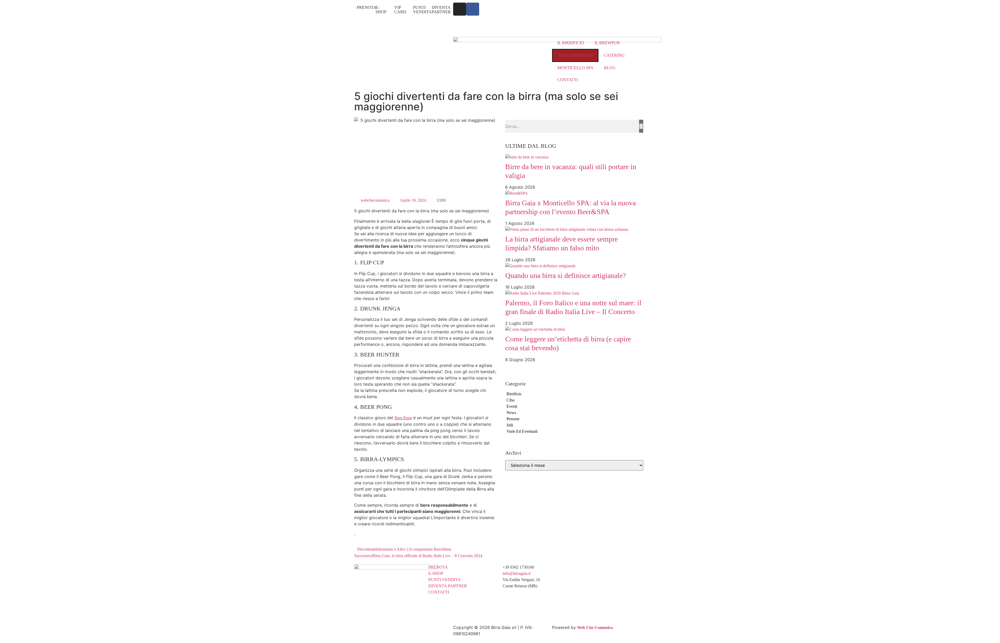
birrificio (514, 394)
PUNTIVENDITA (422, 9)
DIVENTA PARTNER (441, 9)
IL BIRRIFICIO (570, 43)
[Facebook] (472, 9)
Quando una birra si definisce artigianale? (565, 275)
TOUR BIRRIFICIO (575, 55)
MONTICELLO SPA (575, 68)
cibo (511, 400)
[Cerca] (641, 126)
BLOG (610, 68)
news (511, 412)
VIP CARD (400, 9)
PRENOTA (366, 7)
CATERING (614, 55)
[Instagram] (459, 9)
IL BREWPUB (607, 43)
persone (513, 419)
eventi (512, 406)
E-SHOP (381, 9)
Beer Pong (403, 418)
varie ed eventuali (522, 431)
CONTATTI (567, 80)
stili (510, 425)
